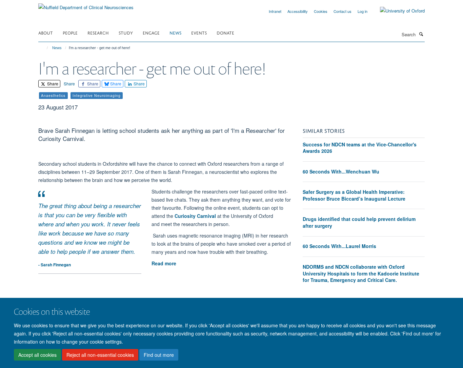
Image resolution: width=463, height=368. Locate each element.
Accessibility (297, 11)
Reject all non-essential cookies (100, 354)
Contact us (342, 11)
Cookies (320, 11)
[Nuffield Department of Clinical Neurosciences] (86, 5)
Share (52, 83)
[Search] (421, 34)
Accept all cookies (37, 354)
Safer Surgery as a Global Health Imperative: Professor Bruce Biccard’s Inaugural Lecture (354, 195)
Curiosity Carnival (196, 215)
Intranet (275, 11)
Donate (225, 32)
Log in (362, 11)
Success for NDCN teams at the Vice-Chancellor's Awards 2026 (360, 148)
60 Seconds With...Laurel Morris (339, 246)
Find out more (159, 354)
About (45, 32)
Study (126, 32)
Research (98, 32)
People (70, 32)
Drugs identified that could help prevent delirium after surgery (359, 222)
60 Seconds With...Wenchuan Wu (341, 171)
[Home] (44, 48)
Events (199, 32)
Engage (151, 32)
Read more (164, 263)
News (175, 32)
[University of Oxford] (397, 11)
